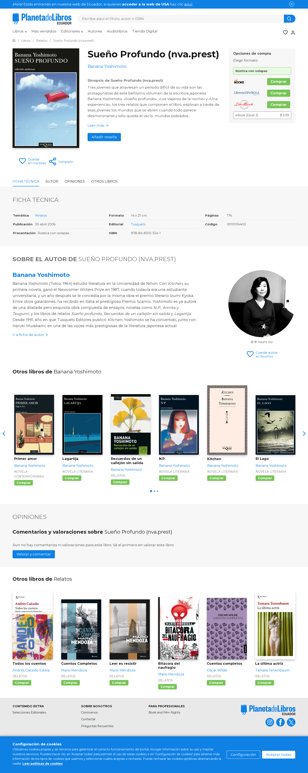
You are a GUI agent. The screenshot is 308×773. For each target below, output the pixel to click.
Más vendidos (43, 31)
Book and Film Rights (164, 712)
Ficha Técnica (26, 181)
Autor (51, 181)
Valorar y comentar (34, 554)
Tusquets (138, 224)
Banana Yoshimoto (41, 274)
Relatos (41, 215)
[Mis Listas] (284, 32)
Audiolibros (117, 31)
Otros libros (104, 181)
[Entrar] (291, 32)
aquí (188, 4)
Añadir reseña (104, 137)
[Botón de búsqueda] (289, 19)
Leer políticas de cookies (42, 763)
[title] (268, 710)
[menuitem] (20, 32)
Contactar (88, 719)
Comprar (278, 82)
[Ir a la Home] (14, 41)
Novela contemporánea (29, 474)
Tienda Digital (145, 31)
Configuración (243, 754)
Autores (95, 31)
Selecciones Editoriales (29, 712)
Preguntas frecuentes (97, 726)
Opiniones (75, 181)
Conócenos (89, 712)
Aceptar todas (278, 754)
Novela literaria (77, 472)
